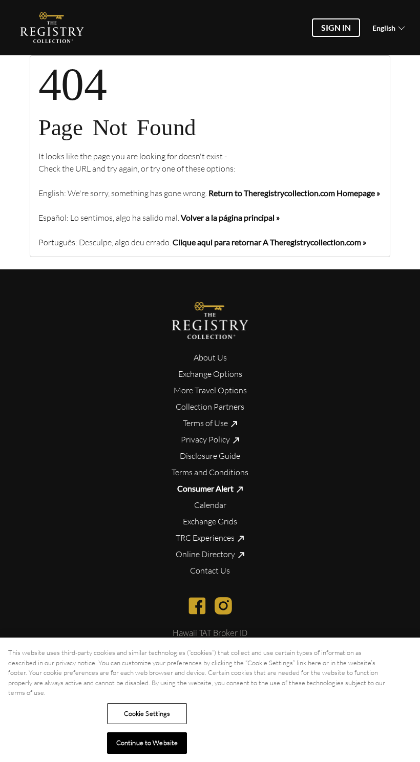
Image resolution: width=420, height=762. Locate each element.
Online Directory (206, 554)
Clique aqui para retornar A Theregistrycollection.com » (269, 242)
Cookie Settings (147, 713)
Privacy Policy (206, 439)
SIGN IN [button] (336, 27)
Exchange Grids (210, 521)
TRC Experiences (206, 538)
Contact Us (210, 570)
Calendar (210, 505)
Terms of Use (206, 423)
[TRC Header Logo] (52, 27)
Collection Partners (210, 406)
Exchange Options (210, 374)
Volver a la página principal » (230, 217)
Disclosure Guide (210, 456)
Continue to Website (147, 742)
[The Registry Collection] (210, 320)
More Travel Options (210, 390)
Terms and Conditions (210, 472)
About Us (210, 357)
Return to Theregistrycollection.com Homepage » (294, 193)
